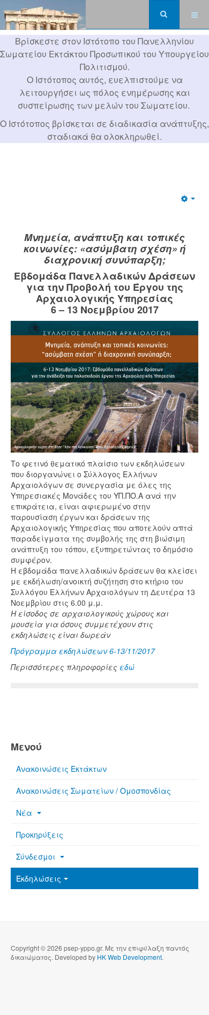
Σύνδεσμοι (36, 856)
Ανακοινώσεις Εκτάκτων (61, 768)
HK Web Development (129, 956)
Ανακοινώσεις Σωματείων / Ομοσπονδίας (93, 790)
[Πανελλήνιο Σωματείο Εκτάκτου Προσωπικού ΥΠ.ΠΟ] (43, 14)
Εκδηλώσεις (38, 878)
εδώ (127, 666)
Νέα (25, 812)
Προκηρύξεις (39, 834)
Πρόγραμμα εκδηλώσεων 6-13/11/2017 (83, 650)
